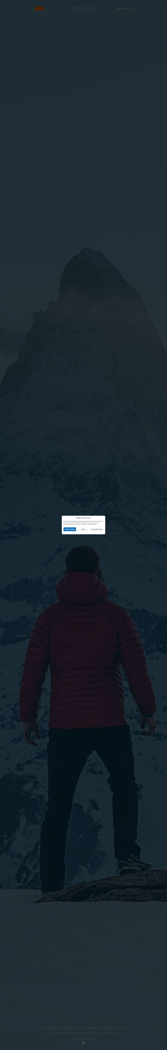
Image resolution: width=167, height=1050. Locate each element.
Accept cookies (70, 529)
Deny (83, 529)
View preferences (97, 529)
